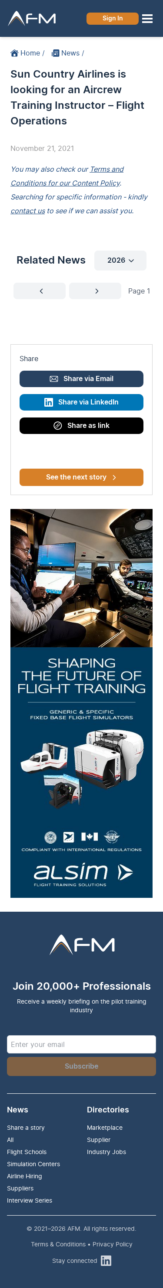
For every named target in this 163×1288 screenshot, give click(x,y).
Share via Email (88, 378)
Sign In (113, 19)
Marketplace (105, 1127)
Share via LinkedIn (88, 402)
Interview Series (29, 1200)
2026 (116, 260)
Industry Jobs (106, 1151)
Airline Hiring (24, 1176)
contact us (27, 210)
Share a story (26, 1127)
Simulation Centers (33, 1163)
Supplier (98, 1139)
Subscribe (81, 1066)
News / (72, 53)
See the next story (76, 477)
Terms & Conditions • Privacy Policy (82, 1244)
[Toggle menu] (147, 18)
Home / (32, 53)
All (10, 1139)
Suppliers (20, 1188)
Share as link (88, 425)
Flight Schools (27, 1151)
